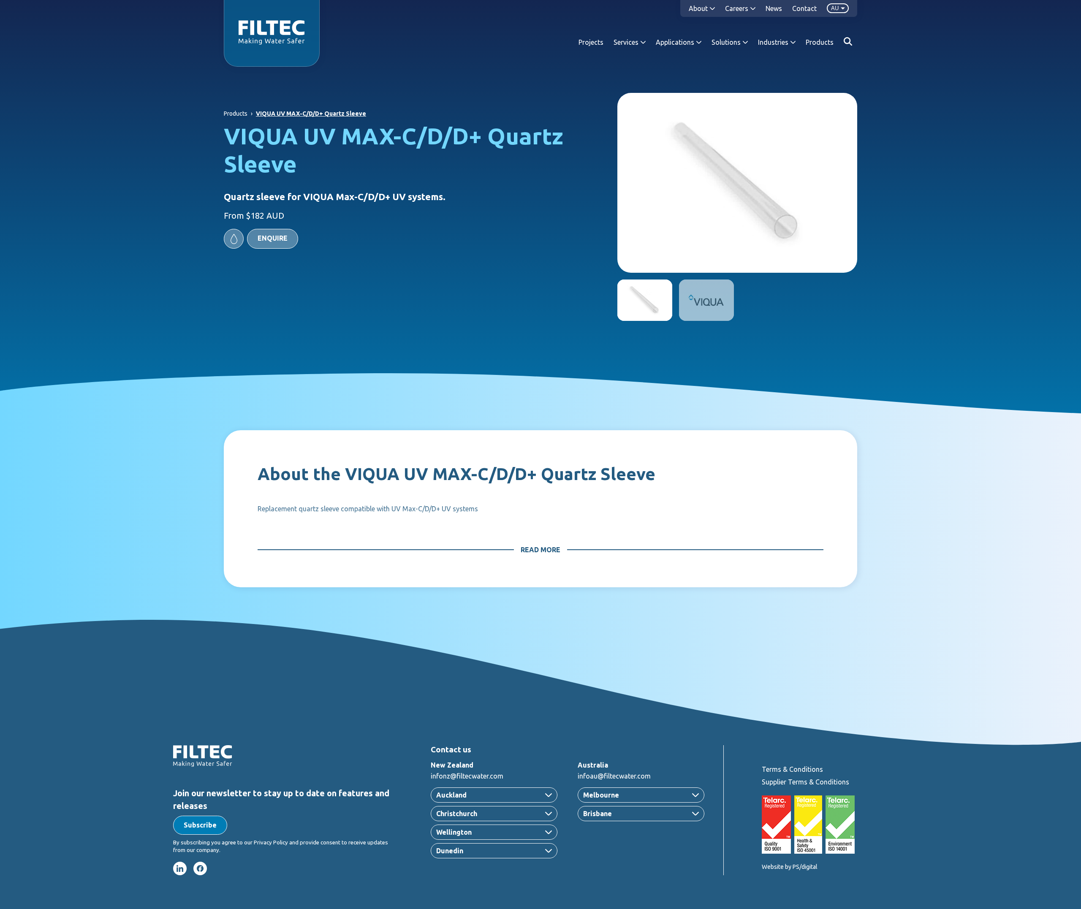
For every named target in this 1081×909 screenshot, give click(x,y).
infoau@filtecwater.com (614, 776)
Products (820, 42)
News (774, 8)
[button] (261, 239)
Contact (804, 8)
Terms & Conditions (792, 769)
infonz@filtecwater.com (467, 776)
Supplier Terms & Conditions (805, 782)
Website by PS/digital (790, 866)
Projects (591, 42)
